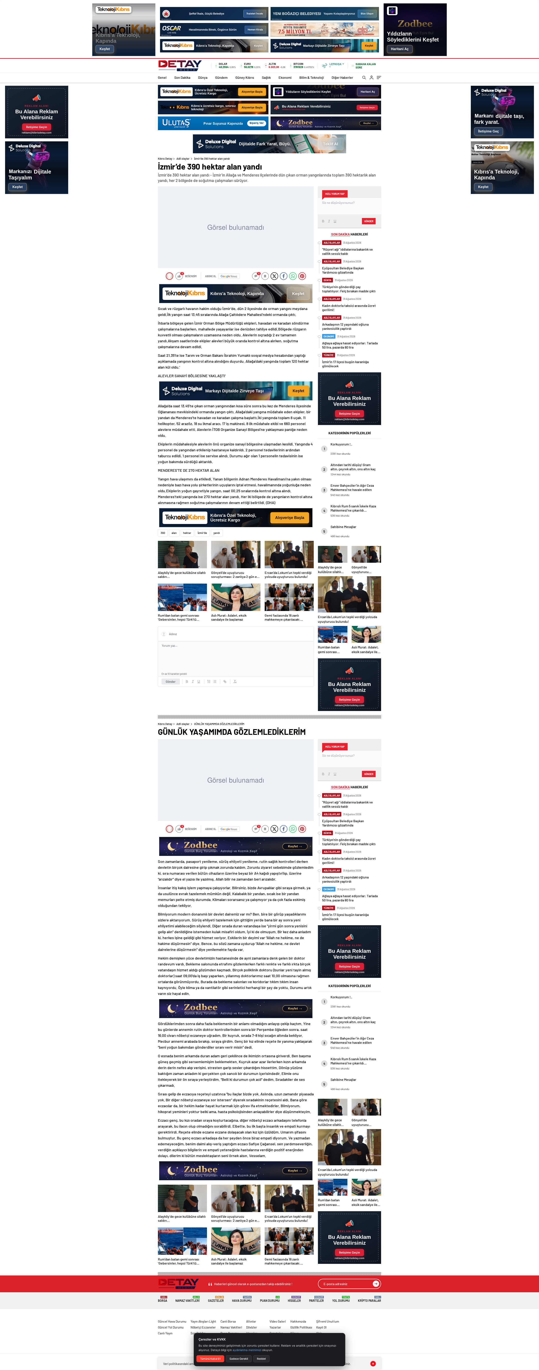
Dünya (202, 77)
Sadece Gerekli (238, 1358)
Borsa (162, 1299)
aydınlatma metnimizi (247, 1350)
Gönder (171, 681)
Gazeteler (216, 1299)
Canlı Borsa (228, 1321)
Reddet (261, 1358)
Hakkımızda (298, 1321)
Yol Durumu (341, 1299)
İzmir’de (202, 533)
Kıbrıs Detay (165, 158)
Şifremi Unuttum (327, 1321)
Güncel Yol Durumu (171, 1327)
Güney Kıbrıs (244, 77)
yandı (216, 533)
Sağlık (266, 77)
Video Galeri (278, 1321)
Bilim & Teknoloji (311, 77)
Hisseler (294, 1299)
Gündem (221, 77)
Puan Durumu (270, 1299)
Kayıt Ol (321, 1327)
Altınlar (251, 1321)
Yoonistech (8, 1316)
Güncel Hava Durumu (172, 1321)
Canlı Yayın (165, 1333)
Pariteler (316, 1299)
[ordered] (209, 681)
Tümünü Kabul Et (210, 1358)
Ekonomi (285, 77)
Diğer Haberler (342, 77)
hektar (187, 533)
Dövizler (251, 1327)
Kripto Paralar (369, 1299)
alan (174, 533)
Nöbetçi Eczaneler (203, 1327)
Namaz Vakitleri (187, 1299)
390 (163, 533)
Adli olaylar (182, 158)
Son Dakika (182, 77)
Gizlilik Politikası (301, 1327)
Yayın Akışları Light (203, 1321)
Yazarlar (275, 1327)
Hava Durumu (242, 1299)
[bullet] (215, 681)
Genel (162, 77)
